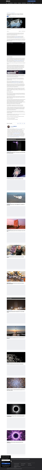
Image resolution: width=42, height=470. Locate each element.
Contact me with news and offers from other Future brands (5, 461)
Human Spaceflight (13, 12)
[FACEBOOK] (13, 126)
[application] (16, 49)
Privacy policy (29, 463)
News (7, 16)
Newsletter (24, 31)
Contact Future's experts (16, 463)
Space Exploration (8, 12)
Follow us (20, 31)
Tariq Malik (10, 16)
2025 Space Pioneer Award (16, 133)
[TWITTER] (14, 126)
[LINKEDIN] (15, 126)
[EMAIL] (16, 126)
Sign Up (6, 463)
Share (8, 31)
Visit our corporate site (27, 459)
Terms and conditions (23, 463)
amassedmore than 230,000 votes (18, 60)
